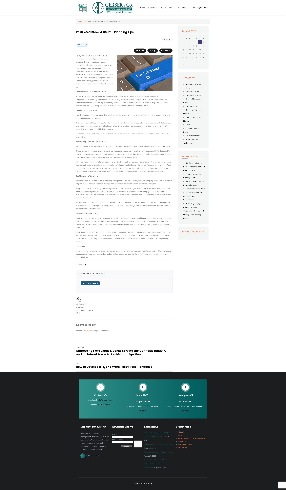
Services (152, 8)
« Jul (183, 65)
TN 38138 (143, 411)
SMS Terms (182, 448)
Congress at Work (193, 95)
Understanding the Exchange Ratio (158, 444)
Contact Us (182, 8)
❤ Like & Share (90, 283)
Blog (85, 21)
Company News (193, 91)
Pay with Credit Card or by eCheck (191, 438)
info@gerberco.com (105, 400)
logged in (90, 330)
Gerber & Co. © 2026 (143, 483)
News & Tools (167, 8)
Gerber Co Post (192, 106)
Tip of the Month (193, 136)
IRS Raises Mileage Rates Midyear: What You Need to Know (194, 167)
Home (142, 8)
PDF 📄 (152, 51)
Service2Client (81, 304)
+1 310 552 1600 (103, 405)
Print (167, 39)
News (188, 124)
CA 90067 (185, 411)
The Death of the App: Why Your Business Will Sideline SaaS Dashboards (156, 464)
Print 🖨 (140, 51)
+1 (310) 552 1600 (200, 8)
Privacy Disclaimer (185, 444)
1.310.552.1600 (93, 456)
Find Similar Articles (91, 274)
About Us (181, 432)
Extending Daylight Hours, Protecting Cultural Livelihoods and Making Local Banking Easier (193, 210)
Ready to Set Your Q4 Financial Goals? (159, 452)
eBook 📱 (165, 51)
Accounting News (193, 84)
